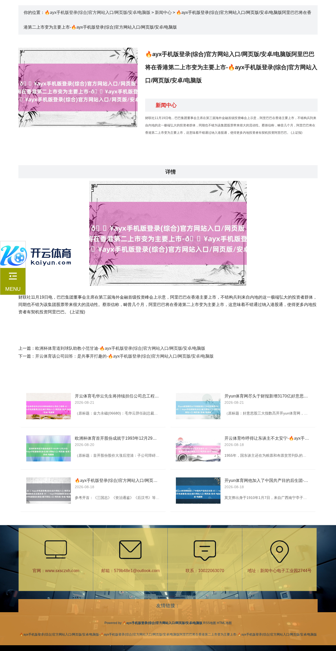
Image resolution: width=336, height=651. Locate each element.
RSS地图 (209, 623)
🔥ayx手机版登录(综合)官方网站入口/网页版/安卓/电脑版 (97, 12)
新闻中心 (163, 12)
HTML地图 (224, 623)
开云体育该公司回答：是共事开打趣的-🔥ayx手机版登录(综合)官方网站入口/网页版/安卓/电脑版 (124, 356)
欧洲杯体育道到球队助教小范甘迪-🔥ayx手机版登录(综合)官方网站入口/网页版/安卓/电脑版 (120, 348)
